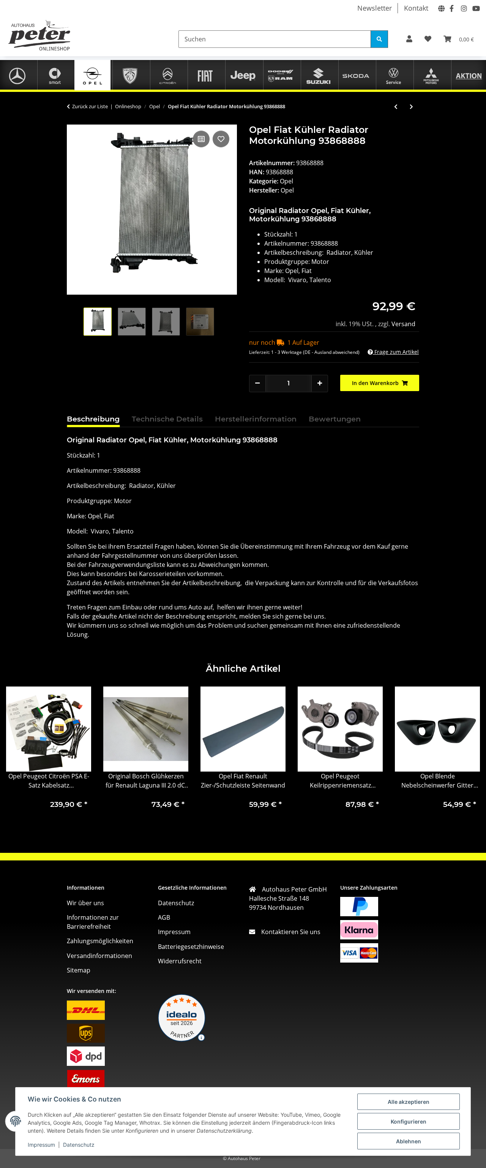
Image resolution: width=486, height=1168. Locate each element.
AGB (164, 917)
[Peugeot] (130, 75)
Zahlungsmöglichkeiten (100, 941)
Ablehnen (408, 1141)
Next (467, 754)
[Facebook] (451, 7)
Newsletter (374, 8)
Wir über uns (85, 903)
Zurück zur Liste (90, 106)
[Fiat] (205, 75)
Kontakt (416, 8)
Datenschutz (79, 1144)
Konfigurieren (408, 1121)
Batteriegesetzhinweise (191, 946)
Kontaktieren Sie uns (287, 932)
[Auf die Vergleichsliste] (201, 139)
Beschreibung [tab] (93, 418)
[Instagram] (463, 7)
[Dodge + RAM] (281, 75)
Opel (286, 181)
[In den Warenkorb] (73, 120)
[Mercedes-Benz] (17, 75)
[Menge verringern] (257, 383)
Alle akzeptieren (408, 1102)
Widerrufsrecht (180, 961)
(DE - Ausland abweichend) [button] (331, 352)
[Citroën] (167, 75)
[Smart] (55, 75)
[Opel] (92, 75)
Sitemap (78, 970)
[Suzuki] (318, 75)
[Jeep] (243, 75)
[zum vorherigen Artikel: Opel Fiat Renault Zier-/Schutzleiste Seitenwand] (396, 106)
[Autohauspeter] (440, 7)
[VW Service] (393, 75)
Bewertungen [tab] (335, 418)
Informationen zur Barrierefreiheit (93, 922)
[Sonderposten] (468, 75)
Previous (19, 754)
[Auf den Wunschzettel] (221, 139)
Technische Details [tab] (167, 418)
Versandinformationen (99, 956)
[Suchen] (379, 39)
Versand (403, 324)
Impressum (41, 1144)
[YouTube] (474, 7)
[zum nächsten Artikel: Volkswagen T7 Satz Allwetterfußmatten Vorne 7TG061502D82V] (411, 106)
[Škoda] (356, 75)
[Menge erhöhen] (320, 383)
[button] (409, 39)
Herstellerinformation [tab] (256, 418)
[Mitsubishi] (431, 75)
